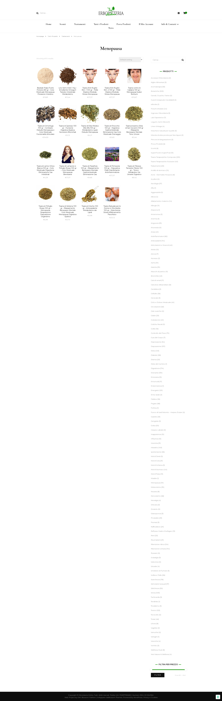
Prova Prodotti (124, 24)
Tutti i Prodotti (101, 24)
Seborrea (154, 562)
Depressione (156, 342)
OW (79, 697)
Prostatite (155, 518)
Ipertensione (156, 452)
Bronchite (155, 276)
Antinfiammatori (157, 236)
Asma (153, 263)
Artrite (153, 249)
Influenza (154, 439)
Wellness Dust (156, 650)
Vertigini (154, 637)
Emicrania (155, 377)
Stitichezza (155, 588)
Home (48, 24)
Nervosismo (156, 496)
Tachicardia (155, 597)
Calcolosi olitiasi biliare (160, 285)
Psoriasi (154, 522)
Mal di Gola (155, 461)
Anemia (154, 219)
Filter (157, 675)
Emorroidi (155, 381)
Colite (153, 329)
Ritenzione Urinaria (158, 549)
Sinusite (154, 566)
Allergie (154, 205)
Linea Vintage (156, 126)
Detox (153, 351)
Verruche (154, 632)
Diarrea (154, 359)
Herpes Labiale (157, 430)
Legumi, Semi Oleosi (159, 122)
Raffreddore (155, 527)
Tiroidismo (155, 606)
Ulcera (153, 623)
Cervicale (154, 298)
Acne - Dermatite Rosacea (161, 175)
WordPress (138, 697)
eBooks (154, 104)
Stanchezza (155, 579)
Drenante (155, 373)
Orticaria (154, 505)
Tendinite (154, 601)
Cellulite (154, 293)
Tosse (153, 619)
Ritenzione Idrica (157, 544)
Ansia (153, 232)
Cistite (153, 315)
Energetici (155, 390)
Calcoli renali (156, 280)
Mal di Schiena (156, 465)
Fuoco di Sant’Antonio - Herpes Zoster (166, 412)
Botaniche (155, 91)
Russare (154, 553)
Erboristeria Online (86, 695)
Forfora (154, 408)
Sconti (63, 24)
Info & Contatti (168, 24)
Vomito (154, 645)
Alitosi (153, 197)
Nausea (154, 491)
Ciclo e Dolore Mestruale (161, 302)
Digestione (155, 368)
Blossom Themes (115, 697)
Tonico (153, 610)
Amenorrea (155, 214)
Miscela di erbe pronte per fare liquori (166, 135)
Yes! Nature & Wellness (160, 654)
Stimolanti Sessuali (158, 584)
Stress (153, 593)
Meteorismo (156, 487)
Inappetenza (156, 434)
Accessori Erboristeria (159, 78)
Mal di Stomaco (157, 469)
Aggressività (156, 192)
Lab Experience (157, 117)
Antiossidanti (156, 241)
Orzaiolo (154, 509)
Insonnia (154, 443)
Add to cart (45, 78)
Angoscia (154, 223)
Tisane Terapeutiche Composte (163, 157)
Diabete (154, 355)
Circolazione (156, 307)
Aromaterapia (156, 87)
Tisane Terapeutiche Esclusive (162, 161)
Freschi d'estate (157, 109)
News (111, 28)
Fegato (154, 403)
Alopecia (154, 210)
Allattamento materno (160, 201)
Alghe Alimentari (157, 82)
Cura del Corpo (157, 337)
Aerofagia (155, 183)
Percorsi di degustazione (161, 139)
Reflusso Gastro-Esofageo (161, 531)
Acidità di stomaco (158, 170)
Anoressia (155, 227)
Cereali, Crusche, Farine (160, 95)
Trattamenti (79, 24)
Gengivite (155, 421)
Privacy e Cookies (150, 697)
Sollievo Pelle (156, 575)
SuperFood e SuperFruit (161, 153)
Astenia (154, 267)
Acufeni (154, 179)
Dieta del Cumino (158, 364)
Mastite (154, 478)
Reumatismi (156, 540)
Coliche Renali (156, 324)
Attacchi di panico (158, 271)
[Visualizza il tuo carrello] (184, 13)
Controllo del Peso (158, 333)
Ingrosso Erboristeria (159, 113)
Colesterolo (155, 320)
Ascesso (154, 258)
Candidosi (155, 289)
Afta (152, 188)
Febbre (154, 399)
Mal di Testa (155, 474)
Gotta (153, 425)
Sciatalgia (154, 557)
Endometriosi (156, 386)
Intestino (154, 447)
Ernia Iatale (155, 395)
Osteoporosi (156, 513)
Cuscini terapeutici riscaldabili (162, 100)
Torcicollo (155, 615)
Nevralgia (154, 500)
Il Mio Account (146, 24)
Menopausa (156, 483)
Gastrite (154, 417)
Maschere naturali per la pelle (162, 131)
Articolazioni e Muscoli (160, 245)
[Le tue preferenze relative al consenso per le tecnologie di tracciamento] (218, 697)
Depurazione (156, 346)
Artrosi (153, 254)
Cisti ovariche (156, 311)
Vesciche (154, 641)
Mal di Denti (155, 456)
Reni (153, 535)
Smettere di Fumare (159, 571)
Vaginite (154, 628)
